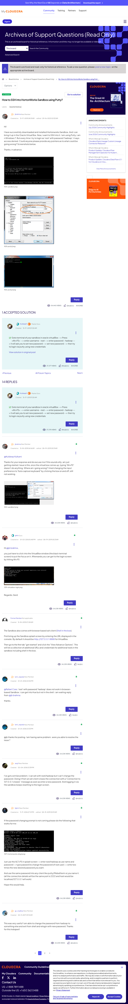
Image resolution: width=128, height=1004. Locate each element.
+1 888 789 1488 (15, 986)
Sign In (7, 21)
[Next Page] (50, 953)
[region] (87, 984)
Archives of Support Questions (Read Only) (39, 79)
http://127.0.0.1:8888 (44, 639)
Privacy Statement (63, 990)
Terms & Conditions (32, 996)
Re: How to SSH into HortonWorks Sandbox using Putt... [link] (78, 79)
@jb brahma (12, 548)
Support (82, 10)
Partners (72, 10)
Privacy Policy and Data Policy (49, 996)
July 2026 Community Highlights (101, 127)
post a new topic (103, 67)
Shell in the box (64, 630)
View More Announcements (106, 169)
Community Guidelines (37, 966)
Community (48, 10)
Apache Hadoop (15, 107)
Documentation (42, 973)
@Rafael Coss (10, 689)
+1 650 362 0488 (29, 990)
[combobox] (73, 48)
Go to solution (74, 94)
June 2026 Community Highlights (102, 134)
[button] (80, 122)
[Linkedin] (14, 977)
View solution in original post (22, 352)
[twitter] (8, 977)
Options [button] (8, 85)
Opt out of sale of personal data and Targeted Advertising (65, 997)
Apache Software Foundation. (37, 999)
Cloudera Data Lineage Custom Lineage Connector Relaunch (105, 142)
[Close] (122, 967)
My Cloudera (9, 973)
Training (61, 10)
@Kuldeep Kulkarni (13, 456)
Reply (77, 299)
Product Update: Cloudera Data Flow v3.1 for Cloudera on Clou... (105, 160)
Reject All (95, 997)
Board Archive (14, 79)
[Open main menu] (125, 21)
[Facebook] (3, 977)
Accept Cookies (114, 997)
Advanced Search (12, 55)
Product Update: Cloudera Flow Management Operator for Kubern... (103, 151)
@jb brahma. (15, 695)
